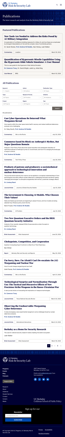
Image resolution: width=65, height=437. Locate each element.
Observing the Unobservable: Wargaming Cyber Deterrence (25, 307)
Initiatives (5, 391)
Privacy (41, 429)
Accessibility (48, 429)
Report (6, 253)
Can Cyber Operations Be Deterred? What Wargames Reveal (24, 119)
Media (4, 401)
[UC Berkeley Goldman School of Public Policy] (48, 400)
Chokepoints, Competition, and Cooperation (26, 241)
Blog (4, 373)
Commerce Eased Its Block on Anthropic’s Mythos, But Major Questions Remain (31, 143)
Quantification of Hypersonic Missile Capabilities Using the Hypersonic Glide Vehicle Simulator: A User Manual (32, 61)
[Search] (57, 5)
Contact (5, 396)
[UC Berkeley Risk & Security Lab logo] (16, 4)
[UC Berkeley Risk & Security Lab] (16, 359)
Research (5, 387)
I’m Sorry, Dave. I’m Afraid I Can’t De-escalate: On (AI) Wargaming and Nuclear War (31, 262)
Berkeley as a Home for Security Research (25, 329)
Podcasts (5, 376)
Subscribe (18, 420)
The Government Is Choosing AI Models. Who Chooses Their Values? (31, 196)
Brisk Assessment (9, 234)
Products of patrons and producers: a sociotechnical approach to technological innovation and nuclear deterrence (30, 169)
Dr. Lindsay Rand (10, 182)
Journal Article (8, 187)
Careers (5, 399)
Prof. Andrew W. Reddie (24, 47)
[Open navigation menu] (60, 5)
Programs (6, 369)
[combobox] (31, 91)
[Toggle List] (40, 91)
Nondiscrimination (44, 433)
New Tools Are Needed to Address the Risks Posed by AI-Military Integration (30, 37)
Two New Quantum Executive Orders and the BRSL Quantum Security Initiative (29, 219)
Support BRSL (8, 381)
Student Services (8, 394)
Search (57, 108)
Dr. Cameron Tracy (10, 68)
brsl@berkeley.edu (45, 373)
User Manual (8, 73)
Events (5, 371)
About (4, 389)
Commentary (8, 52)
